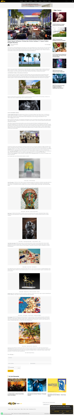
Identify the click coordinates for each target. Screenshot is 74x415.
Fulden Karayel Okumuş (14, 44)
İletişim (49, 1)
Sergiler (26, 1)
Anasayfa (21, 1)
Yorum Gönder (10, 370)
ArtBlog (40, 1)
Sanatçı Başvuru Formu (32, 409)
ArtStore (44, 1)
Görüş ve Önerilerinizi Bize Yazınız (24, 413)
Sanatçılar (15, 409)
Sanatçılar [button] (30, 1)
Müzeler (35, 1)
